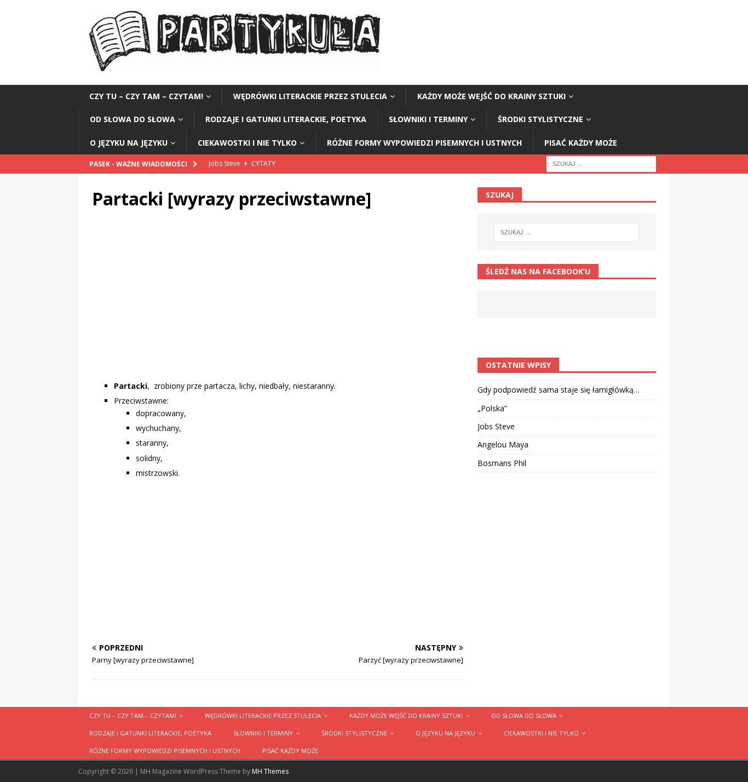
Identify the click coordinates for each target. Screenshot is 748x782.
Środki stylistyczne (540, 119)
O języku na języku (129, 142)
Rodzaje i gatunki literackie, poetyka (285, 119)
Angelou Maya (502, 444)
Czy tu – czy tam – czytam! (146, 96)
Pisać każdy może (580, 142)
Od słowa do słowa (132, 119)
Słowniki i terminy (428, 119)
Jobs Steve (496, 426)
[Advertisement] (277, 303)
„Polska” (492, 408)
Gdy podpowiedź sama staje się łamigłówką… (558, 389)
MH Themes (270, 771)
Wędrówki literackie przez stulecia (310, 96)
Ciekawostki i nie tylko (247, 142)
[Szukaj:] (601, 163)
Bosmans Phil (501, 463)
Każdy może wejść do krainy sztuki (491, 96)
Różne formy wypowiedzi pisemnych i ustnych (424, 142)
